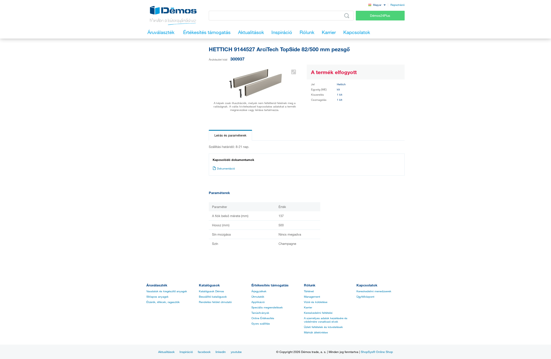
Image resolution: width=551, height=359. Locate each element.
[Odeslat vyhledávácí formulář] (346, 15)
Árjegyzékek (258, 291)
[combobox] (377, 4)
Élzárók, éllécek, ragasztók (163, 302)
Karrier (308, 307)
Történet (309, 291)
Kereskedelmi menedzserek (373, 291)
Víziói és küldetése (315, 302)
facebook (204, 352)
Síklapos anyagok (157, 296)
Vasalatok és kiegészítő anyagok (166, 291)
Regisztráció (397, 4)
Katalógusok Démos (211, 291)
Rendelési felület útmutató (215, 302)
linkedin (220, 352)
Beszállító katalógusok (213, 296)
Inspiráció (186, 352)
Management (312, 296)
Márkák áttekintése (316, 332)
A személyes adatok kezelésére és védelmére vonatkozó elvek (325, 319)
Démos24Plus (380, 15)
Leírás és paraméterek (230, 135)
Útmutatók (257, 296)
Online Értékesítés (262, 318)
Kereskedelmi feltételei (318, 312)
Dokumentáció (226, 168)
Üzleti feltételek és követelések (323, 327)
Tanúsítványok (260, 312)
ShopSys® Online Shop (377, 352)
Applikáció (258, 302)
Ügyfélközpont (365, 296)
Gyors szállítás (260, 323)
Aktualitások (166, 352)
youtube (236, 352)
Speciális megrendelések (267, 307)
